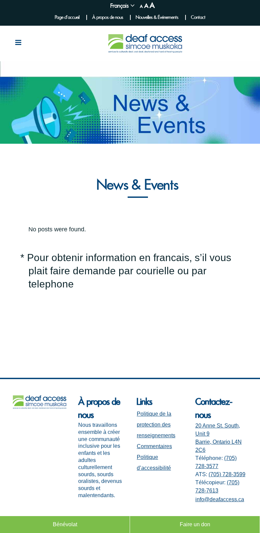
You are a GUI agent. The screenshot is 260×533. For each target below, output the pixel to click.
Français (119, 5)
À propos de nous (107, 17)
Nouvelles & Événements (157, 17)
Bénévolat (65, 524)
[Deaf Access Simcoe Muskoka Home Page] (39, 407)
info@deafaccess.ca (219, 499)
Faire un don (195, 524)
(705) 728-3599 (227, 474)
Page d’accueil (67, 17)
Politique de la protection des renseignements (156, 424)
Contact (198, 17)
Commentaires (154, 446)
